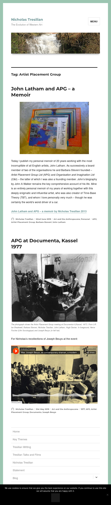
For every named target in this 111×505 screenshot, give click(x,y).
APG (94, 219)
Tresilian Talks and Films (27, 454)
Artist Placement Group (23, 222)
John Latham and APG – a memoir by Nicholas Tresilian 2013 (49, 211)
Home (16, 431)
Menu (94, 21)
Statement (19, 470)
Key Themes (20, 439)
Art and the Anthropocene (67, 219)
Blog (15, 478)
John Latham (59, 222)
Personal (85, 219)
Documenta (35, 412)
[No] (107, 494)
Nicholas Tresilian (27, 19)
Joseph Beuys (49, 412)
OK (55, 497)
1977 (83, 409)
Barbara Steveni (44, 222)
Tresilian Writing (22, 447)
